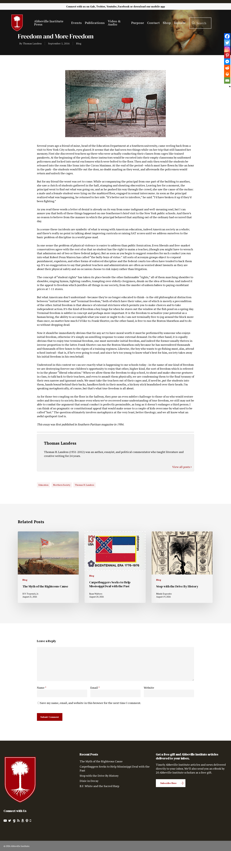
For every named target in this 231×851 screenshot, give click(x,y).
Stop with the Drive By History (99, 775)
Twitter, (101, 6)
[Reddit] (227, 68)
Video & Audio (114, 23)
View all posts (181, 467)
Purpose (137, 22)
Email (95, 687)
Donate (180, 22)
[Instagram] (227, 49)
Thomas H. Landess (84, 484)
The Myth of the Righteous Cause (101, 761)
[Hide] (229, 86)
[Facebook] (227, 36)
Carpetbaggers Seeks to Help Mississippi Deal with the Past (115, 768)
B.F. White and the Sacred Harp (99, 786)
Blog (78, 43)
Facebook (123, 6)
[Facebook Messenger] (227, 61)
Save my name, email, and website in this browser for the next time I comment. (90, 703)
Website (149, 687)
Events (76, 22)
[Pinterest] (227, 55)
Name (41, 687)
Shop (167, 22)
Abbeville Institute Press (48, 23)
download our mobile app (149, 6)
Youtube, (111, 6)
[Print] (227, 74)
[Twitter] (227, 43)
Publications (95, 22)
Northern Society (61, 484)
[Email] (227, 80)
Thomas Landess (32, 43)
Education (43, 484)
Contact (153, 22)
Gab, (93, 6)
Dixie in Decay (89, 781)
